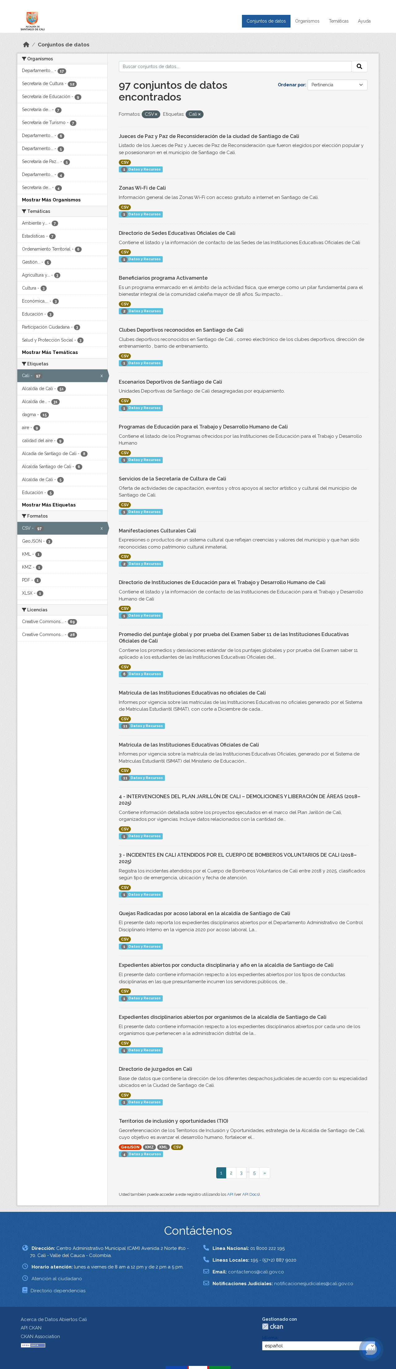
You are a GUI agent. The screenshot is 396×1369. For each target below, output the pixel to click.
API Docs (250, 1194)
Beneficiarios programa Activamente (163, 278)
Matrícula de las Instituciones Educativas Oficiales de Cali (189, 745)
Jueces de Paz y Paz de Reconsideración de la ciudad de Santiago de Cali (209, 136)
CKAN (272, 1326)
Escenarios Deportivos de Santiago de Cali (170, 382)
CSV (125, 162)
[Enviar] (359, 66)
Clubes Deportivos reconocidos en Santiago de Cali (181, 330)
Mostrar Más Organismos (51, 200)
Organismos (307, 21)
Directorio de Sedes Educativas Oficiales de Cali (177, 233)
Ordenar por (291, 84)
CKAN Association (40, 1336)
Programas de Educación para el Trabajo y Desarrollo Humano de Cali (203, 427)
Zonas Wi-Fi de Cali (142, 188)
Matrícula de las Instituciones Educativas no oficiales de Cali (192, 693)
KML (163, 1147)
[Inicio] (26, 44)
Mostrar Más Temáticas (50, 352)
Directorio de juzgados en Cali (155, 1069)
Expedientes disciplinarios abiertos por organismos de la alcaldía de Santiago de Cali (222, 1017)
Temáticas (339, 21)
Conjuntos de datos (266, 21)
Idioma (270, 1337)
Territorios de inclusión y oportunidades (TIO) (173, 1121)
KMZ (149, 1147)
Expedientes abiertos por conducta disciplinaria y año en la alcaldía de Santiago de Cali (226, 965)
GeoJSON (130, 1147)
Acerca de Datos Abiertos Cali (54, 1319)
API (230, 1194)
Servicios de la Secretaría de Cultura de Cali (172, 479)
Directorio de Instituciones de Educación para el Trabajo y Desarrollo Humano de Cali (222, 582)
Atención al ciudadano (57, 1278)
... (248, 1170)
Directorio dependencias (58, 1291)
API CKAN (31, 1328)
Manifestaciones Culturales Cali (157, 531)
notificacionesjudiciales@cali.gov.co (313, 1283)
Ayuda (364, 21)
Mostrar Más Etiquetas (49, 505)
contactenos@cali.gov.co (256, 1272)
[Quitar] (156, 115)
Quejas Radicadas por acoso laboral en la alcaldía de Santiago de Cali (204, 913)
